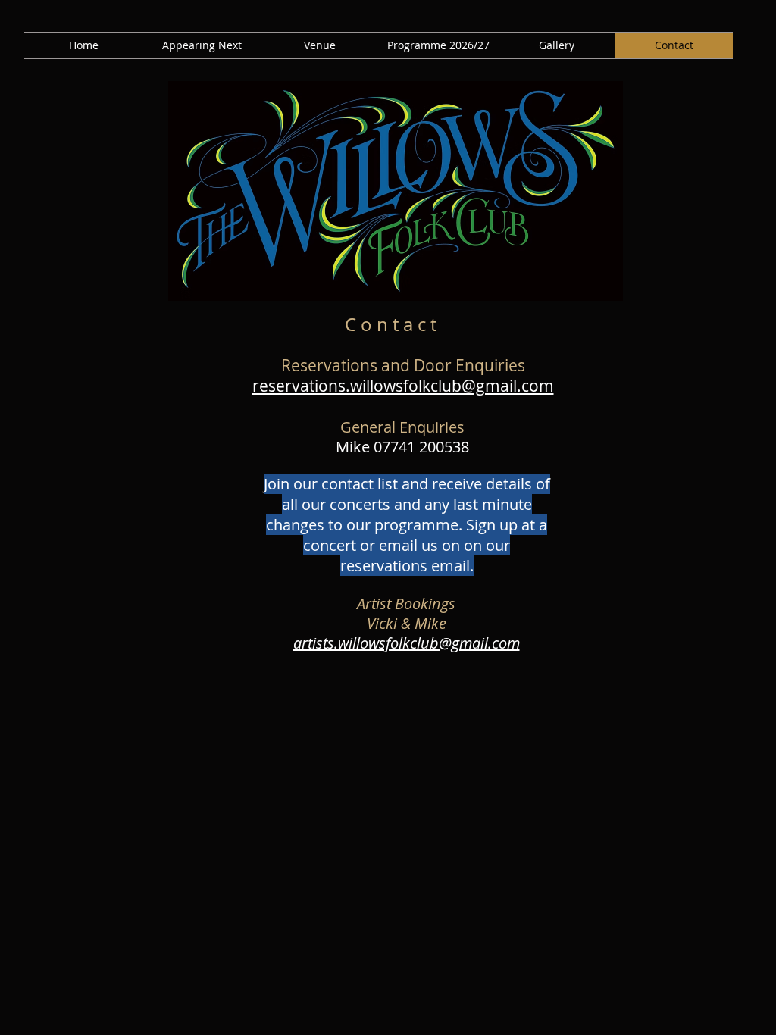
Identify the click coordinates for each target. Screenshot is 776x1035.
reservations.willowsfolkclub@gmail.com (403, 385)
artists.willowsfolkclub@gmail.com (406, 643)
